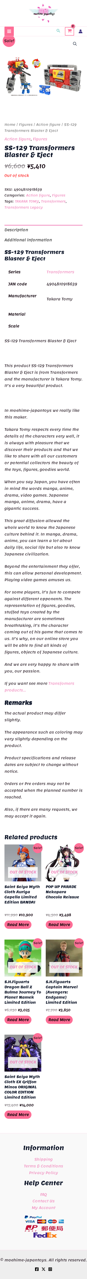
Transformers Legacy (23, 207)
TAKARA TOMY (27, 201)
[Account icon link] (81, 31)
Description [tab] (16, 229)
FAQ (43, 1194)
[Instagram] (50, 1269)
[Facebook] (37, 1269)
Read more (18, 924)
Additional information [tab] (28, 239)
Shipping (43, 1159)
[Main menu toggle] (9, 31)
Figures (26, 124)
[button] (58, 31)
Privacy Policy (43, 1172)
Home (9, 124)
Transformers (53, 201)
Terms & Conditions (43, 1166)
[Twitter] (43, 1269)
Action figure (48, 124)
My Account (43, 1207)
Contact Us (44, 1200)
